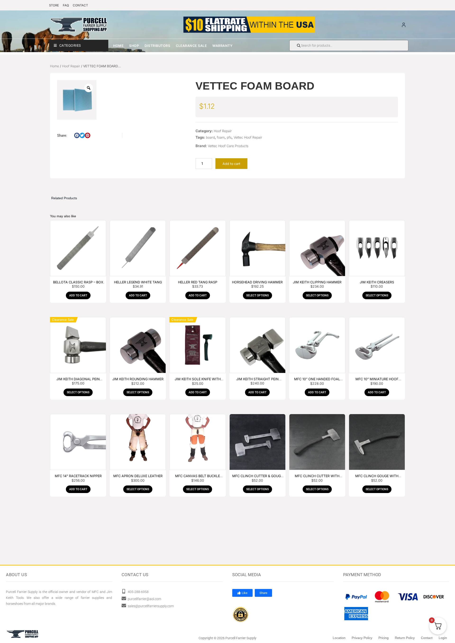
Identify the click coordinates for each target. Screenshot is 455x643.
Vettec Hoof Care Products (228, 146)
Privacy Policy (362, 638)
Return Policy (405, 638)
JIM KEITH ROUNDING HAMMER (138, 379)
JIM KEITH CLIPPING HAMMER (317, 282)
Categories (70, 45)
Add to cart (231, 164)
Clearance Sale (191, 46)
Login (443, 638)
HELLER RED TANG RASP (197, 282)
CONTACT (80, 5)
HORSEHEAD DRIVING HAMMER (257, 282)
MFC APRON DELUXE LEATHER (138, 476)
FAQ (66, 5)
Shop (134, 46)
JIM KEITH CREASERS (377, 282)
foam (221, 137)
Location (339, 638)
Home (118, 46)
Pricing (383, 638)
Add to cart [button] (78, 295)
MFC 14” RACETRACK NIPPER (78, 476)
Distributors (157, 46)
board (210, 137)
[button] (77, 135)
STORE (54, 5)
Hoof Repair (71, 66)
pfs (229, 137)
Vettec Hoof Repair (248, 137)
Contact (426, 638)
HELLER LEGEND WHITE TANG (138, 282)
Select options (257, 295)
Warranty (222, 46)
